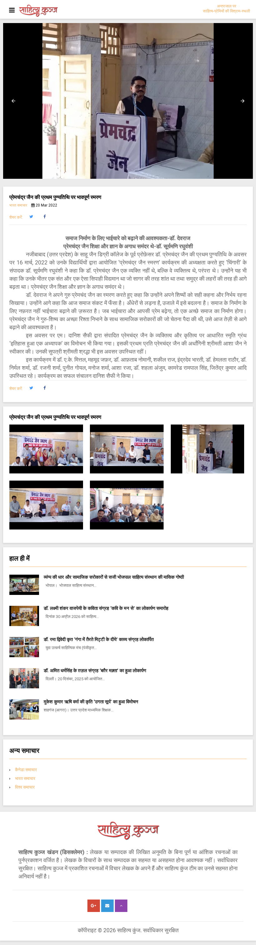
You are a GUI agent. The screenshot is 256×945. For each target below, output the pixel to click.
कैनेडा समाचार (26, 769)
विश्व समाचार (25, 787)
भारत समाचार (18, 205)
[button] (13, 101)
